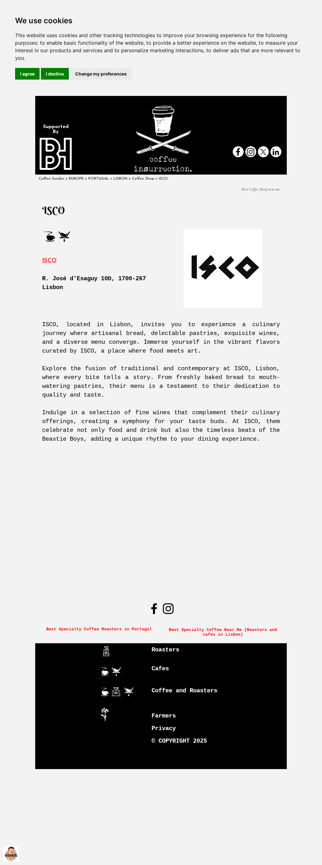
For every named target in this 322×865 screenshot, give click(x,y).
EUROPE (76, 179)
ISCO (49, 261)
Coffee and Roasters (184, 690)
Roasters (165, 649)
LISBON (120, 179)
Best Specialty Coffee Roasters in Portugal (99, 629)
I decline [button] (55, 73)
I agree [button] (27, 73)
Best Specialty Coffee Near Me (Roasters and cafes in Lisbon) (224, 632)
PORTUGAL (98, 179)
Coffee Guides (51, 179)
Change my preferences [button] (101, 73)
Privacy (164, 728)
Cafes (160, 668)
